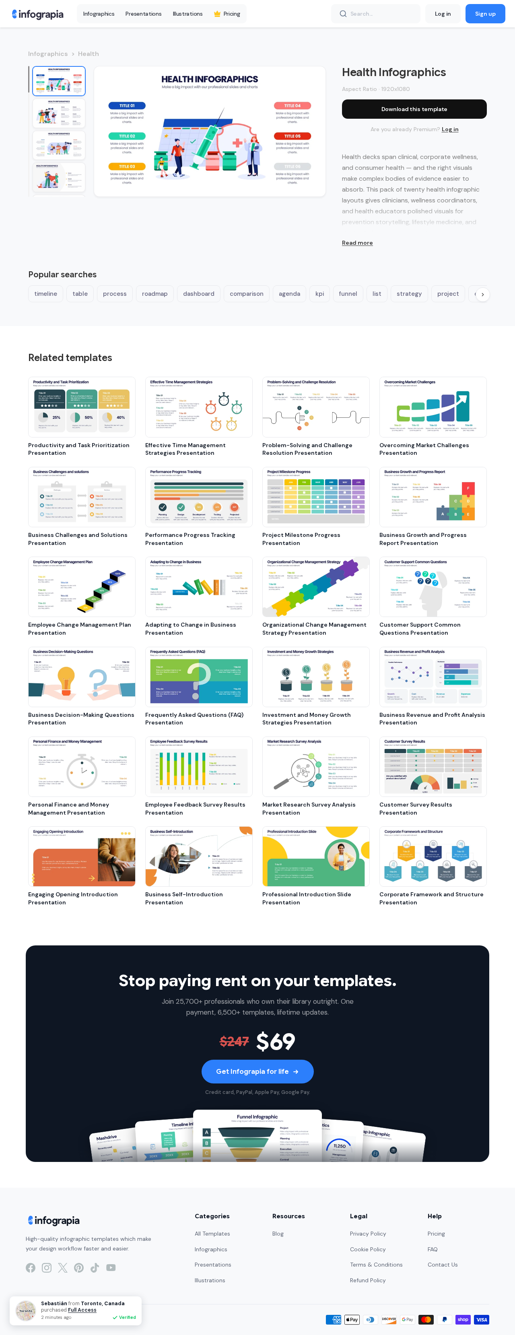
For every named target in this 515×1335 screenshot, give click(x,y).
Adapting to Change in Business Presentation (190, 628)
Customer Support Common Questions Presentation (420, 628)
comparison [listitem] (247, 294)
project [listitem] (448, 294)
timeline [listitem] (45, 294)
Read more (357, 242)
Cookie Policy (368, 1249)
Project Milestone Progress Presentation (301, 539)
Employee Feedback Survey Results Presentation (195, 808)
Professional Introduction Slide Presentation (306, 898)
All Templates (212, 1233)
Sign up (485, 13)
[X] (63, 1268)
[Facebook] (30, 1268)
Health (88, 54)
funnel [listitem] (348, 294)
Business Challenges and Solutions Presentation (78, 539)
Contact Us (443, 1264)
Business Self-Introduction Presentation (184, 898)
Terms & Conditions (376, 1264)
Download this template (414, 109)
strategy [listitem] (409, 294)
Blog (278, 1233)
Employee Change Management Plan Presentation (79, 628)
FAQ (433, 1249)
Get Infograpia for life (252, 1071)
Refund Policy (368, 1280)
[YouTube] (111, 1268)
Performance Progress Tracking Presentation (190, 539)
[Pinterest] (79, 1268)
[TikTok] (95, 1268)
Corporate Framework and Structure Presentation (431, 898)
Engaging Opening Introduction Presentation (73, 898)
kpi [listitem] (319, 294)
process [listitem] (115, 294)
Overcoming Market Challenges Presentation (424, 449)
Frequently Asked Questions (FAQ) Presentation (194, 718)
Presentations (143, 13)
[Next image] (311, 131)
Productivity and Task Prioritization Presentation (79, 449)
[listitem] (59, 81)
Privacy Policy (368, 1233)
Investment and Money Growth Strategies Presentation (306, 718)
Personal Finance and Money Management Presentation (68, 808)
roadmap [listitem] (155, 294)
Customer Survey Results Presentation (415, 808)
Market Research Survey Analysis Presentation (309, 808)
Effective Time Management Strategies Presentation (185, 449)
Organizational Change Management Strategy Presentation (314, 628)
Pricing (232, 13)
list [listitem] (377, 294)
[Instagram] (47, 1268)
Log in (443, 13)
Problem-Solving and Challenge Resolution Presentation (307, 449)
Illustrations (188, 13)
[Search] (343, 13)
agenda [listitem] (289, 294)
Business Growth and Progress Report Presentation (423, 539)
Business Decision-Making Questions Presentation (81, 718)
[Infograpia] (37, 13)
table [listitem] (80, 294)
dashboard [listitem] (198, 294)
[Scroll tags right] (483, 294)
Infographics (98, 13)
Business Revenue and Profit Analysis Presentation (432, 718)
